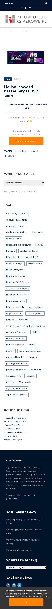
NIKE (34, 332)
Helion (8, 79)
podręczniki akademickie (30, 351)
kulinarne (10, 319)
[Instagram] (25, 8)
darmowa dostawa (15, 226)
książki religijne (36, 307)
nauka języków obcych (16, 332)
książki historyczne (14, 269)
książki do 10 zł (33, 257)
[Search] (46, 3)
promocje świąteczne (16, 369)
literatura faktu (26, 319)
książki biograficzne (29, 251)
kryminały (10, 251)
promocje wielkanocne (16, 363)
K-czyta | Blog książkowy (15, 418)
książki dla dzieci (13, 257)
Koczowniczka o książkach (15, 421)
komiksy (39, 244)
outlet (32, 344)
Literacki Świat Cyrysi (13, 425)
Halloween (37, 232)
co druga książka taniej (16, 219)
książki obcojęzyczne (15, 301)
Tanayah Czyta (10, 436)
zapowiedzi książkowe (16, 394)
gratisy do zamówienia (17, 232)
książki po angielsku (15, 307)
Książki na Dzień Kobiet (17, 288)
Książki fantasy (35, 263)
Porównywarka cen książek (19, 550)
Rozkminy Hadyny (12, 428)
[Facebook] (22, 8)
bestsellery (20, 151)
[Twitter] (30, 8)
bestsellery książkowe (16, 213)
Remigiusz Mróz (13, 376)
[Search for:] (13, 3)
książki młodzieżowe (15, 276)
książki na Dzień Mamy (16, 294)
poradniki (33, 357)
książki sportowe (14, 313)
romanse (10, 382)
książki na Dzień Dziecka (17, 282)
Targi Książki (25, 382)
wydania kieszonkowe (16, 388)
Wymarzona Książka (13, 439)
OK (26, 602)
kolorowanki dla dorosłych (18, 244)
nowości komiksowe (15, 338)
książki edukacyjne (14, 263)
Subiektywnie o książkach (15, 432)
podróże (10, 351)
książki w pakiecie (35, 313)
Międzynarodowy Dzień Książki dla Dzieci (25, 326)
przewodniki (37, 369)
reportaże (30, 376)
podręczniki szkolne (15, 357)
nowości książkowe (15, 344)
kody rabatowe (13, 238)
